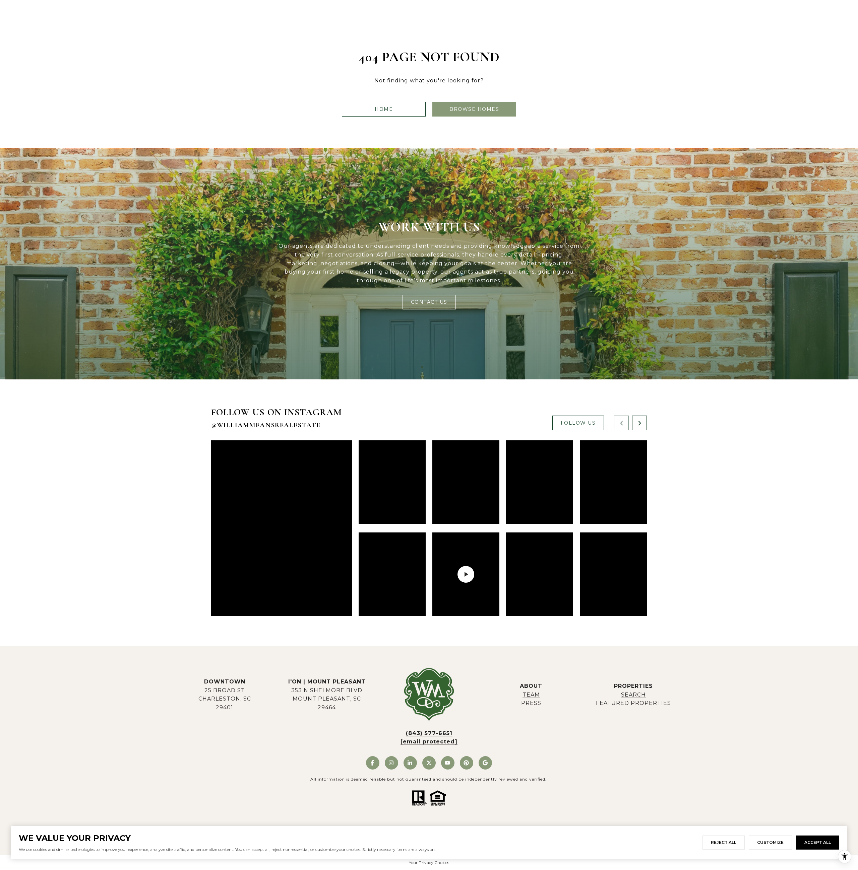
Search (633, 695)
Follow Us (578, 423)
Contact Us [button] (429, 302)
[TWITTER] (429, 763)
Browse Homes (474, 109)
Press (531, 703)
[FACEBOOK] (372, 763)
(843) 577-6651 (429, 733)
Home (384, 109)
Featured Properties (633, 703)
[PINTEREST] (466, 763)
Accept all (817, 842)
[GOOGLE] (485, 763)
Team (531, 695)
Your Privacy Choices (429, 862)
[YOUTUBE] (447, 763)
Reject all (723, 842)
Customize (770, 842)
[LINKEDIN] (410, 763)
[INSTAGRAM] (391, 763)
